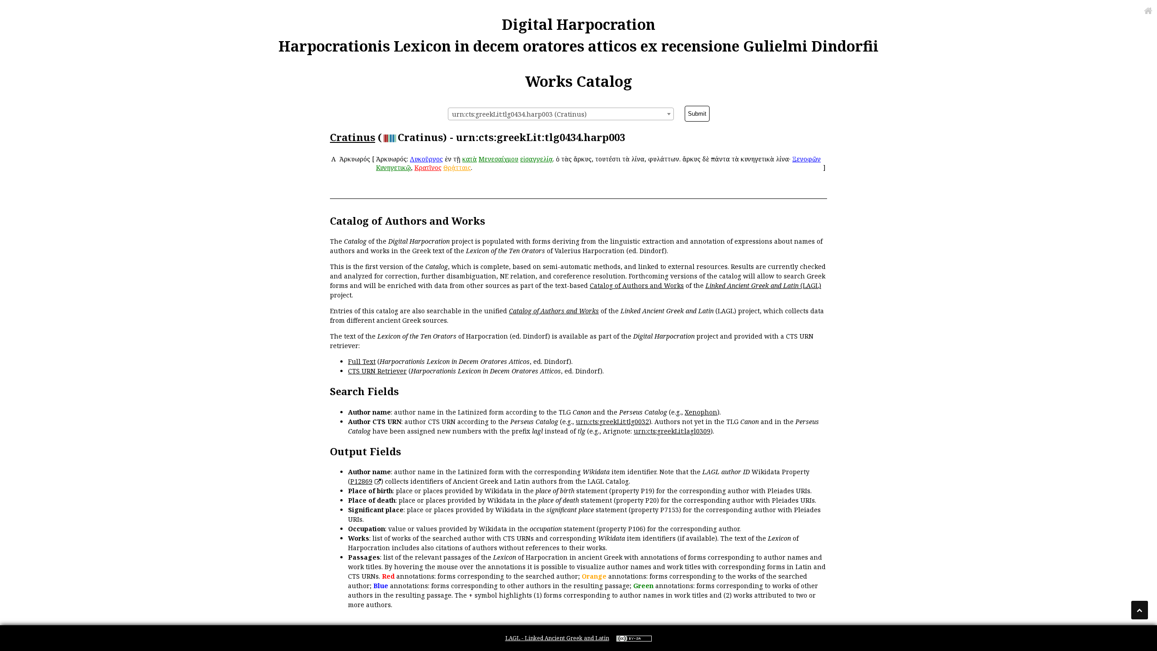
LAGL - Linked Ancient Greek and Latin (557, 638)
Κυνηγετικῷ (393, 167)
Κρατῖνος (428, 167)
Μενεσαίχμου (498, 159)
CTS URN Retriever (377, 371)
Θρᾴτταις (457, 167)
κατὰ (469, 159)
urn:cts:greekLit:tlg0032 (612, 421)
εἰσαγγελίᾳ (536, 159)
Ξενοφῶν (806, 159)
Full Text (362, 361)
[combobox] (561, 114)
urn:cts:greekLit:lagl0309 (672, 431)
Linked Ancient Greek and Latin (752, 285)
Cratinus (352, 137)
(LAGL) (810, 285)
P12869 (361, 481)
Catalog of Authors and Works (637, 285)
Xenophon (701, 412)
